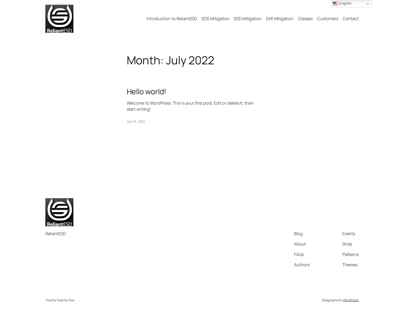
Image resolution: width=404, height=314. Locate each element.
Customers (327, 18)
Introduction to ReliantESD (172, 18)
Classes (305, 18)
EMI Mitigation (279, 18)
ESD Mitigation (248, 18)
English (345, 3)
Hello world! (146, 91)
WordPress (351, 300)
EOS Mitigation (216, 18)
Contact (351, 18)
